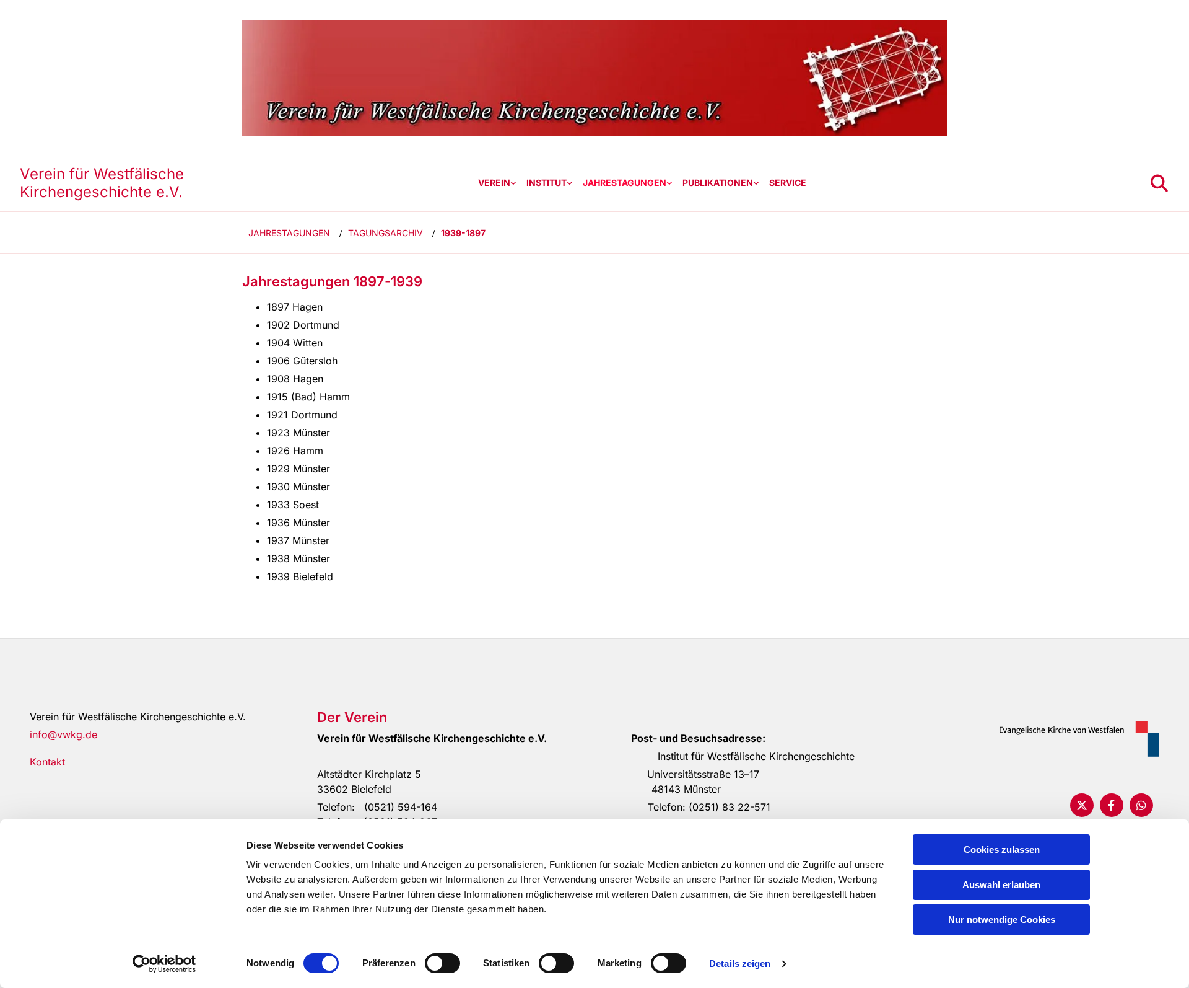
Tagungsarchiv (385, 232)
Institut (546, 182)
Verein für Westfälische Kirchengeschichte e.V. (102, 183)
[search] (1159, 183)
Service (787, 182)
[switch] (442, 963)
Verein (494, 182)
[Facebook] (1111, 805)
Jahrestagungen (624, 182)
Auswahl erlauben (1001, 885)
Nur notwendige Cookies (1001, 919)
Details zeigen (739, 963)
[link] (497, 183)
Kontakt (47, 762)
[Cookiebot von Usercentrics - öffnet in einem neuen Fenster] (164, 964)
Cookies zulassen (1002, 849)
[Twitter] (1082, 805)
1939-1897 (463, 232)
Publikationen (717, 182)
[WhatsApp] (1141, 805)
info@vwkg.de (63, 734)
